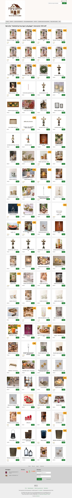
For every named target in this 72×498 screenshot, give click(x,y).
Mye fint (35, 21)
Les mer (39, 494)
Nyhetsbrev (46, 488)
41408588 (40, 490)
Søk (64, 3)
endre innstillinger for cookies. (46, 494)
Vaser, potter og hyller (54, 21)
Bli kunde (33, 466)
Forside (7, 21)
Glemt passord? (48, 479)
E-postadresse (39, 471)
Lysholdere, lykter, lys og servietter (43, 21)
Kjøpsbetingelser (31, 488)
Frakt (26, 488)
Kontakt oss (42, 466)
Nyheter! (11, 21)
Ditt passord (38, 474)
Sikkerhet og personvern (38, 488)
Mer (59, 21)
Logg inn (37, 466)
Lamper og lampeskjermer (18, 21)
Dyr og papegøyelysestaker (28, 21)
